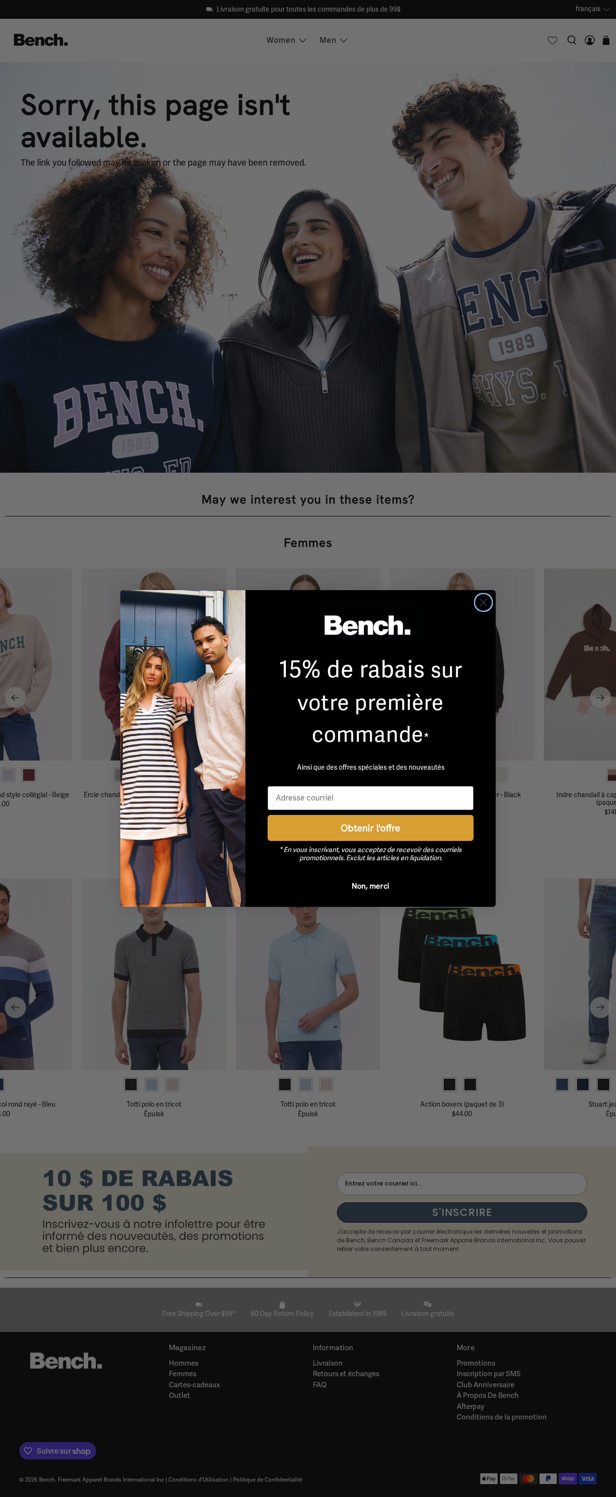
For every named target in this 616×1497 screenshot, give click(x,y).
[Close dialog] (483, 602)
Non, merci (370, 885)
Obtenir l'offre (370, 828)
